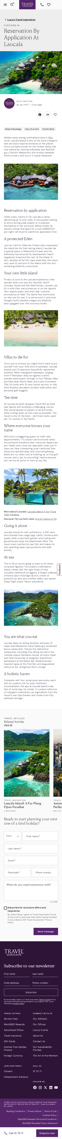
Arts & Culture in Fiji (46, 518)
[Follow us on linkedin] (51, 1088)
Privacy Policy (18, 1003)
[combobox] (12, 836)
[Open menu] (5, 4)
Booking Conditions (15, 1111)
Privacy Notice (34, 1111)
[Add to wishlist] (55, 114)
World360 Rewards (14, 1024)
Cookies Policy (49, 1115)
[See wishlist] (48, 5)
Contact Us (39, 1041)
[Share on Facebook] (40, 114)
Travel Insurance (12, 1035)
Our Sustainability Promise (42, 1048)
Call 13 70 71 (16, 1133)
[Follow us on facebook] (35, 1088)
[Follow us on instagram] (40, 1088)
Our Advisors (40, 1018)
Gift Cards (9, 1041)
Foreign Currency (13, 1055)
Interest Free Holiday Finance (15, 1048)
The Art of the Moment (45, 1055)
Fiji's (50, 137)
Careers (8, 1071)
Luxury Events (40, 1030)
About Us (38, 1035)
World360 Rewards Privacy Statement (40, 1123)
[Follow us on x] (45, 1088)
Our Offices (39, 1024)
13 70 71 (42, 5)
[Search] (12, 4)
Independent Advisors (16, 1076)
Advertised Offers (13, 1030)
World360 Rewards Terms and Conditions (37, 1119)
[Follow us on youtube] (56, 1088)
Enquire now (47, 1133)
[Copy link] (47, 114)
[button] (46, 931)
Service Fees (11, 1018)
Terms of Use (44, 999)
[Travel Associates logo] (14, 956)
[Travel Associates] (27, 4)
